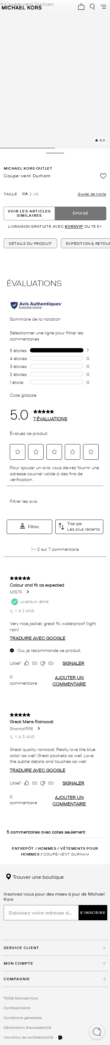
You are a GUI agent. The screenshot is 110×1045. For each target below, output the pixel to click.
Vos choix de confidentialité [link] (29, 1037)
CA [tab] (25, 194)
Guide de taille (92, 194)
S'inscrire (93, 912)
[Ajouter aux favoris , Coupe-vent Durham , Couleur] (103, 176)
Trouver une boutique (38, 876)
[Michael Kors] (22, 6)
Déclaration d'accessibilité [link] (27, 1027)
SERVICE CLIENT (21, 947)
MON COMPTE (18, 963)
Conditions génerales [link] (23, 1017)
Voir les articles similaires (29, 213)
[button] (97, 1032)
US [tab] (35, 194)
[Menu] (103, 7)
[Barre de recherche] (92, 7)
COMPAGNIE (17, 978)
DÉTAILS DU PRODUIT (30, 243)
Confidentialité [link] (17, 1007)
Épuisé (81, 213)
